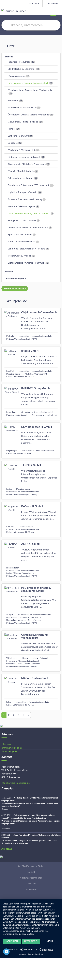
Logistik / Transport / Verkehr (22, 192)
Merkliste (34, 3)
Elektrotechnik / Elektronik (21, 69)
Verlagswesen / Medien (20, 256)
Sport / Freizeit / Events (20, 234)
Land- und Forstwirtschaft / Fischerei (27, 249)
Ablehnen (12, 941)
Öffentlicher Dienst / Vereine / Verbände (28, 115)
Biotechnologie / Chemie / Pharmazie (27, 263)
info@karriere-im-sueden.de (15, 783)
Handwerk (13, 100)
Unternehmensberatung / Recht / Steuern (29, 213)
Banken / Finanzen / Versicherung (25, 199)
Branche (8, 57)
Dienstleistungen (16, 76)
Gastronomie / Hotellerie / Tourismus (27, 164)
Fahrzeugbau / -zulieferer (20, 178)
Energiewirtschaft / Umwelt (22, 220)
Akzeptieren (31, 941)
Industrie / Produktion (19, 62)
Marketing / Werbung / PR (21, 150)
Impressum (31, 889)
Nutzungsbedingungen (31, 878)
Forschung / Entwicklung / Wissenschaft (28, 185)
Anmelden (53, 3)
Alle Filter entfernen (14, 288)
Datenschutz (31, 883)
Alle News (6, 849)
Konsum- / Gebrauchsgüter (21, 206)
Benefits (8, 271)
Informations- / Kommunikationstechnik (28, 83)
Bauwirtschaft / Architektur (22, 108)
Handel (11, 129)
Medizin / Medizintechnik (21, 171)
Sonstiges (13, 143)
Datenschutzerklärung (35, 954)
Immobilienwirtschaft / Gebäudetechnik (28, 227)
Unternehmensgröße (15, 279)
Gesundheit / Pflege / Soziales (23, 122)
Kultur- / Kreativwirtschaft (21, 242)
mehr (50, 941)
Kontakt (31, 872)
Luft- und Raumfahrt (18, 136)
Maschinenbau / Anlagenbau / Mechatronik (30, 90)
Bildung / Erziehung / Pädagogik (24, 157)
